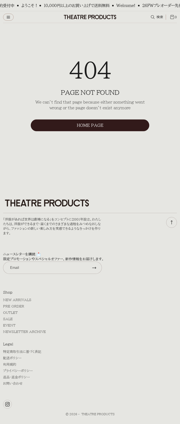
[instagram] (7, 404)
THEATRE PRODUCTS (98, 414)
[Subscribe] (94, 267)
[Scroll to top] (171, 222)
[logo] (90, 17)
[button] (8, 17)
